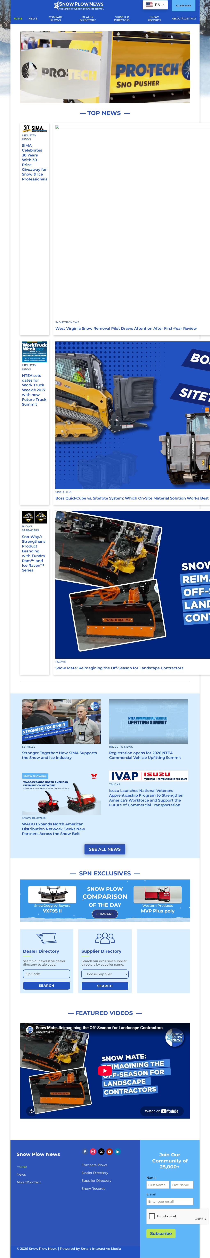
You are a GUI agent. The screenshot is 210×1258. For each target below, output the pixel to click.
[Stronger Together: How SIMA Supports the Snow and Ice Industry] (61, 721)
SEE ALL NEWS (105, 849)
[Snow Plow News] (79, 5)
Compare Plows (94, 1165)
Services (28, 746)
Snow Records (93, 1189)
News (21, 1174)
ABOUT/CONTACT (184, 18)
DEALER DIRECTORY (88, 19)
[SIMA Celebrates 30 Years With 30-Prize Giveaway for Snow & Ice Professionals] (34, 128)
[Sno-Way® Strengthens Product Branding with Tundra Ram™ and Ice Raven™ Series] (34, 517)
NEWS (33, 18)
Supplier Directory (96, 1181)
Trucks (114, 784)
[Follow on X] (101, 1151)
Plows (27, 526)
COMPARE (105, 914)
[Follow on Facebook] (85, 1151)
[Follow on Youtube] (109, 1151)
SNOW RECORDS (154, 19)
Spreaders (63, 492)
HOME (18, 18)
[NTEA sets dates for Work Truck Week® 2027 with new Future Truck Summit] (34, 352)
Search (46, 986)
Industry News (29, 137)
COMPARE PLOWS (56, 19)
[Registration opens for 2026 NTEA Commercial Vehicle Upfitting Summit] (148, 721)
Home (22, 1167)
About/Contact (29, 1182)
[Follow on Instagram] (93, 1151)
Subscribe (183, 5)
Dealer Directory (95, 1173)
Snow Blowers (34, 817)
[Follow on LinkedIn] (117, 1151)
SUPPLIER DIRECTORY (122, 19)
